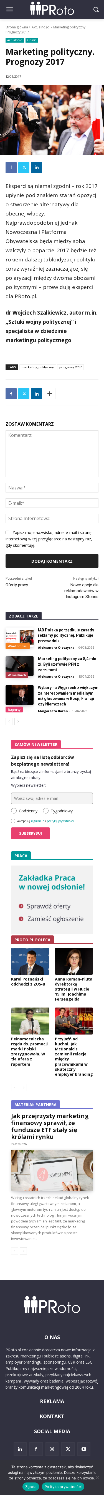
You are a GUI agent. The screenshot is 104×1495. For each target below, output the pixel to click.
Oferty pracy (17, 584)
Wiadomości (17, 646)
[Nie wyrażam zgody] (97, 1477)
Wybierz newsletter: (28, 785)
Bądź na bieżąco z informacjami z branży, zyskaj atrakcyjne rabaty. (51, 774)
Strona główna (17, 27)
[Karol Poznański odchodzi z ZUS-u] (30, 961)
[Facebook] (11, 167)
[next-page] (17, 721)
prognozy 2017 (70, 367)
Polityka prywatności (63, 1486)
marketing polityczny (38, 367)
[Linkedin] (36, 167)
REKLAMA (52, 1401)
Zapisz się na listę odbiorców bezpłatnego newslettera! (42, 760)
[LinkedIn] (20, 1449)
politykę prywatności (60, 821)
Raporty (14, 709)
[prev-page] (9, 721)
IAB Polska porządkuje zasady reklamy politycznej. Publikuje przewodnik (66, 635)
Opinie (31, 40)
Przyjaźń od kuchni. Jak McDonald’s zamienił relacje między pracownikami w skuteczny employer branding (74, 1056)
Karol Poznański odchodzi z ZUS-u (28, 981)
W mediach (17, 675)
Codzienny (28, 810)
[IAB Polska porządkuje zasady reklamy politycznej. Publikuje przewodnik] (20, 637)
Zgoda (30, 1486)
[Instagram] (52, 1449)
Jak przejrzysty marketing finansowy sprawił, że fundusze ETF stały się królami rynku (50, 1126)
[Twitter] (23, 167)
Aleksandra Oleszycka (56, 647)
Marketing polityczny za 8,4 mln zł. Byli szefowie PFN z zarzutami (67, 664)
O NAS (52, 1337)
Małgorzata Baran (53, 711)
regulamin (37, 821)
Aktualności (41, 27)
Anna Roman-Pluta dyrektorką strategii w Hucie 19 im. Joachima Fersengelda (73, 989)
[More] (49, 393)
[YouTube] (84, 1449)
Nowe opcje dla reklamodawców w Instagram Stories (81, 590)
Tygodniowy (62, 810)
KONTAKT (52, 1416)
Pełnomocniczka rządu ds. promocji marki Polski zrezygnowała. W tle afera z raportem (29, 1051)
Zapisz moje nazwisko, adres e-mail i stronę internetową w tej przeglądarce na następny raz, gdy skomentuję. (49, 539)
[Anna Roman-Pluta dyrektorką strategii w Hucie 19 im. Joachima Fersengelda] (74, 961)
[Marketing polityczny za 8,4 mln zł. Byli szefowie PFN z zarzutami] (20, 666)
